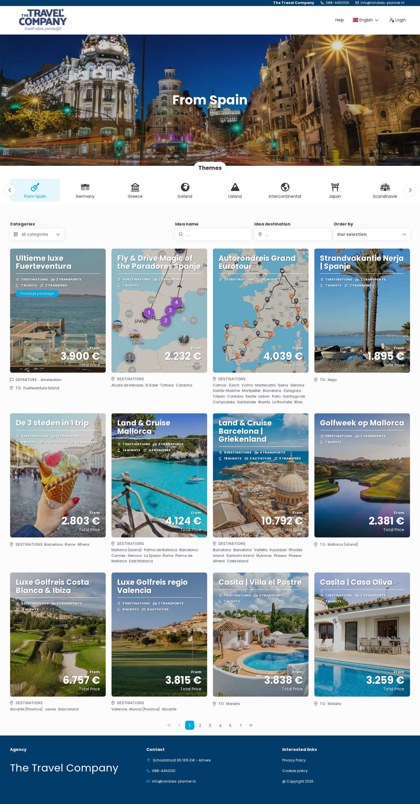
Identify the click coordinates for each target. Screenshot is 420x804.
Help (339, 20)
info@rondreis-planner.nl (382, 3)
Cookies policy (295, 771)
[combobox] (292, 234)
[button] (10, 190)
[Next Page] (240, 725)
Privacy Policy (294, 760)
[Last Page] (250, 725)
